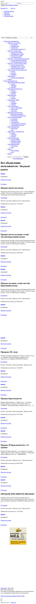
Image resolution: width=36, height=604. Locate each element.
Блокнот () (4, 8)
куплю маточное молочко (18, 60)
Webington (13, 602)
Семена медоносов (13, 138)
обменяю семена (16, 141)
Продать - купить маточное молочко (18, 58)
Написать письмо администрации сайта (12, 596)
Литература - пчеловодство (16, 131)
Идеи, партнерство (13, 127)
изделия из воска (16, 57)
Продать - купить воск (14, 51)
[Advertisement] (9, 27)
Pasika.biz (3, 588)
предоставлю (15, 150)
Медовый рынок (9, 11)
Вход (2, 5)
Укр (12, 8)
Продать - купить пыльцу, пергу (17, 63)
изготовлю (14, 119)
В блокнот (4, 184)
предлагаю (14, 120)
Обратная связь (8, 16)
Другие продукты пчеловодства (17, 70)
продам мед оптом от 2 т (18, 49)
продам (13, 73)
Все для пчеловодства (10, 81)
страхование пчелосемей (18, 123)
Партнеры (7, 14)
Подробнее (4, 198)
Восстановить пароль (11, 5)
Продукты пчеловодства (11, 41)
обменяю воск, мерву (17, 54)
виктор (3, 173)
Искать (26, 157)
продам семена (15, 142)
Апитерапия (11, 76)
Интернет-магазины (17, 114)
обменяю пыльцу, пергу (18, 66)
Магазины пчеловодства (15, 112)
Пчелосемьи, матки (13, 100)
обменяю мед (15, 46)
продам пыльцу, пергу (17, 68)
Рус (14, 8)
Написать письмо (6, 179)
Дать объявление (18, 158)
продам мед (14, 47)
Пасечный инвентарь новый (16, 82)
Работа (10, 149)
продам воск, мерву (17, 55)
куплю (13, 71)
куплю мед (14, 44)
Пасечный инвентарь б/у (15, 89)
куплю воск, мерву (16, 52)
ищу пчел (14, 111)
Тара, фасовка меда (13, 144)
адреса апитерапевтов (17, 77)
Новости (6, 13)
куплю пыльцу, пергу (17, 65)
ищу (12, 130)
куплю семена (15, 139)
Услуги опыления (13, 106)
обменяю (14, 74)
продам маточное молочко (19, 62)
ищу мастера (15, 122)
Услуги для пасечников (14, 117)
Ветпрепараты (12, 95)
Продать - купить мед (14, 43)
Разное (10, 79)
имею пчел (14, 109)
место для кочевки (16, 108)
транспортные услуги (17, 125)
